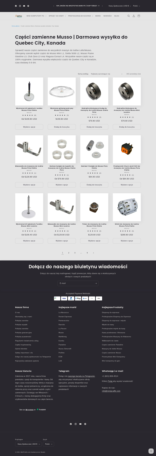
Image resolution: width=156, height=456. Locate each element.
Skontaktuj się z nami (23, 316)
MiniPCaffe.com (25, 452)
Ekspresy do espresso (110, 312)
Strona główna (15, 26)
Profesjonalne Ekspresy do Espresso (116, 316)
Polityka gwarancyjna (23, 332)
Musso (61, 332)
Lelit (60, 361)
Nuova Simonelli (65, 349)
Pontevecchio (64, 320)
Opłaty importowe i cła (24, 353)
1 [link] (62, 253)
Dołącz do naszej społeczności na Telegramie (33, 357)
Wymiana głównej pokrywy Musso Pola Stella (61, 109)
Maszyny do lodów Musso (112, 349)
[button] (36, 15)
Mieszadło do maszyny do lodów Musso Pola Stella (29, 167)
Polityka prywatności (23, 336)
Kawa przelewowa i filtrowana (113, 332)
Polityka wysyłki (21, 324)
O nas (17, 312)
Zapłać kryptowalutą (23, 345)
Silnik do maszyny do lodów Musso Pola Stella (127, 225)
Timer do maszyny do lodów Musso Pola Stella (94, 225)
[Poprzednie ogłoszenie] (53, 6)
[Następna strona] (93, 252)
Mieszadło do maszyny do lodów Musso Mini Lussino (62, 225)
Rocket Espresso (65, 316)
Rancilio (62, 324)
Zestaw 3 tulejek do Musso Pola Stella (94, 167)
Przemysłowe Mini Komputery (113, 357)
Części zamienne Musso (111, 353)
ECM (60, 357)
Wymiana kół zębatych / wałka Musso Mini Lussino (29, 225)
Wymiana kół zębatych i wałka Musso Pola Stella (29, 109)
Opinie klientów (21, 349)
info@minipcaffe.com (111, 391)
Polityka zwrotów (21, 320)
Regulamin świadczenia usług (26, 341)
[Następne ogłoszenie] (102, 6)
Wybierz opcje (29, 127)
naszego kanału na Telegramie (81, 376)
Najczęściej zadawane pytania (27, 361)
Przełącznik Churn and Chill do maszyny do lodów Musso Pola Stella (127, 168)
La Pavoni (62, 328)
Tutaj (110, 381)
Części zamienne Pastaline (112, 345)
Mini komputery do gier (111, 361)
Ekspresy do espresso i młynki (114, 320)
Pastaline (62, 345)
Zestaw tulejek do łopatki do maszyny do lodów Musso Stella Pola (61, 168)
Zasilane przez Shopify (38, 452)
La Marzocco (64, 312)
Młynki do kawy (108, 324)
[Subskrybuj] (95, 283)
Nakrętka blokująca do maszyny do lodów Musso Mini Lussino (127, 110)
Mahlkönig (63, 336)
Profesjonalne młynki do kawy (113, 328)
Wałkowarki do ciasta (110, 341)
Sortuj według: (83, 74)
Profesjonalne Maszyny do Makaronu (116, 336)
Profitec (62, 353)
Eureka (61, 341)
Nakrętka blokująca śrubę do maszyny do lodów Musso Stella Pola (94, 110)
